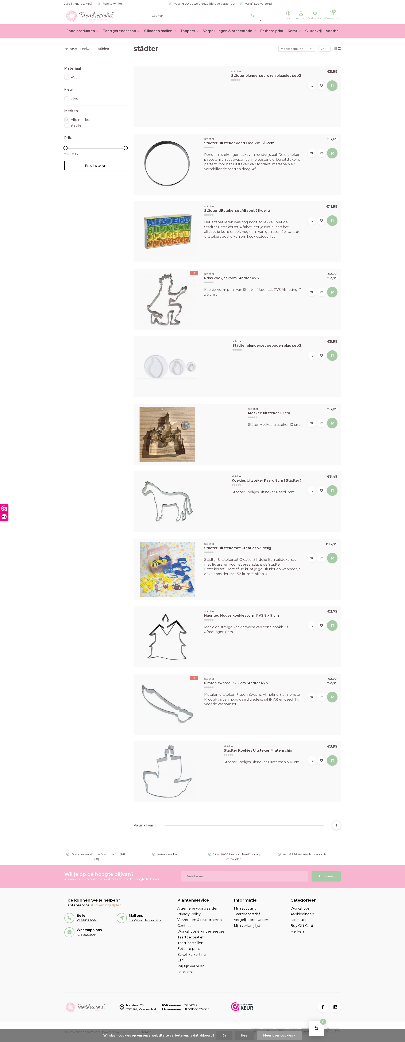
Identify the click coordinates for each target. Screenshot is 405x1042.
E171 (180, 960)
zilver (75, 99)
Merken (86, 48)
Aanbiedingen (302, 914)
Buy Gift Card (301, 926)
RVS (74, 77)
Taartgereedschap (119, 31)
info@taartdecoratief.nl (145, 920)
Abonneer (326, 876)
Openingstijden (108, 905)
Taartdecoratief (190, 937)
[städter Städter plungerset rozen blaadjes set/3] (181, 96)
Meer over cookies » (279, 1035)
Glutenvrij (313, 31)
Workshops (299, 908)
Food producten (80, 31)
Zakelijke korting (191, 955)
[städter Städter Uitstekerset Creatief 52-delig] (167, 569)
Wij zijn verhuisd (191, 966)
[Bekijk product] (332, 85)
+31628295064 (87, 920)
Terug (73, 48)
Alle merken (81, 120)
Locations (185, 972)
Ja (224, 1035)
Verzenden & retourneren (199, 920)
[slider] (65, 148)
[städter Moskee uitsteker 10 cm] (189, 434)
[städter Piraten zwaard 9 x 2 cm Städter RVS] (167, 704)
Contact (184, 926)
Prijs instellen (95, 165)
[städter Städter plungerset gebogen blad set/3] (182, 366)
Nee (244, 1035)
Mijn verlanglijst (247, 926)
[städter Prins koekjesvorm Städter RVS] (167, 299)
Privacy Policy (189, 914)
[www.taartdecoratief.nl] (89, 15)
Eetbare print (272, 31)
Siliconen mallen (158, 31)
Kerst (292, 31)
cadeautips (299, 920)
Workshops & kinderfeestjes (200, 931)
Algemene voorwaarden (198, 908)
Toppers (187, 31)
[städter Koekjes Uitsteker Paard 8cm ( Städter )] (181, 501)
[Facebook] (322, 1007)
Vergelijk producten (251, 920)
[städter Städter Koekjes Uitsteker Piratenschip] (177, 771)
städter (103, 48)
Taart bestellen (190, 943)
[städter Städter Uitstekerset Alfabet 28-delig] (167, 231)
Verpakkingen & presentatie (227, 31)
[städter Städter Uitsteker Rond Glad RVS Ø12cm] (167, 164)
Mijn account (245, 908)
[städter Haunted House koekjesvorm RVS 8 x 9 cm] (167, 636)
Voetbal (332, 31)
